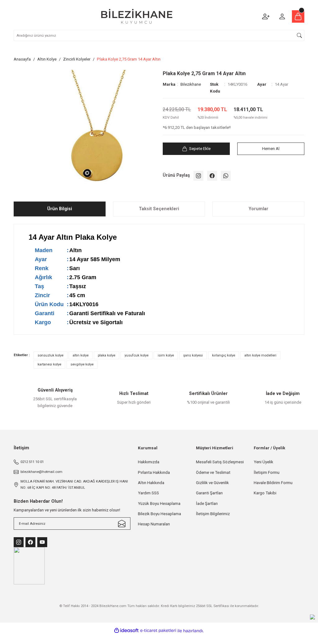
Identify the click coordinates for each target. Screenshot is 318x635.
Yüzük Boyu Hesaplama (159, 503)
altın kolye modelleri (260, 355)
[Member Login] (282, 16)
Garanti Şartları (209, 493)
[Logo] (136, 16)
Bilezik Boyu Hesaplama (159, 513)
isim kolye (166, 355)
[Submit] (121, 523)
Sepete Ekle (200, 148)
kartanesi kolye (49, 364)
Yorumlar (258, 208)
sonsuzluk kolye (50, 355)
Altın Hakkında (151, 482)
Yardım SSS (148, 493)
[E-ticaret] (158, 630)
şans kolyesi (193, 355)
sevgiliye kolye (81, 364)
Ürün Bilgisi (59, 208)
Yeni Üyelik (263, 462)
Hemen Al (270, 148)
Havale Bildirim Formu (273, 482)
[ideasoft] (126, 630)
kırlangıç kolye (223, 355)
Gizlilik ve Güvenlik (212, 482)
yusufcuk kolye (136, 355)
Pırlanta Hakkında (154, 472)
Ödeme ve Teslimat (213, 472)
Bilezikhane (190, 84)
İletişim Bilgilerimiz (213, 513)
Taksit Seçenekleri (159, 208)
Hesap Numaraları (154, 524)
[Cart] (298, 16)
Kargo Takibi (265, 493)
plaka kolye (106, 355)
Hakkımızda (148, 462)
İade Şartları (207, 503)
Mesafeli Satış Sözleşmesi (220, 462)
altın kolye (81, 355)
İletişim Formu (266, 472)
